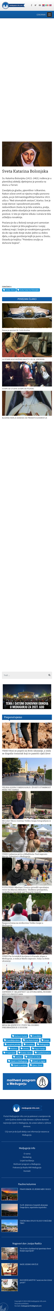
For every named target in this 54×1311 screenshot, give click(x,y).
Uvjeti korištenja (27, 1160)
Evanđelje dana (13, 1040)
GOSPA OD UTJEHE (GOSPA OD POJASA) (18, 388)
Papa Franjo (39, 1048)
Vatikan (19, 1057)
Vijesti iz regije (39, 1061)
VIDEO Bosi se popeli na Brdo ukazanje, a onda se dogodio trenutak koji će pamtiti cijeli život (26, 752)
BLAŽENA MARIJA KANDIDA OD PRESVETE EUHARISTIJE (24, 418)
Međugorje (44, 1044)
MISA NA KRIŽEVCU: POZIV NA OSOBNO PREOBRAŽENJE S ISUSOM (20, 1026)
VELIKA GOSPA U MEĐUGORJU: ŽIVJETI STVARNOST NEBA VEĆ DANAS (26, 788)
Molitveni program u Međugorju (27, 1164)
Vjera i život (37, 1065)
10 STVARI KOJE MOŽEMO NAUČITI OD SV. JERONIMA (23, 359)
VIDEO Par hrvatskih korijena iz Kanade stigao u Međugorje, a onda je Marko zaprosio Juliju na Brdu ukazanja (25, 958)
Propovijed (10, 1052)
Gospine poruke (13, 1044)
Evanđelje (37, 1036)
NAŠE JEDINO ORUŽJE (29, 1264)
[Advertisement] (27, 49)
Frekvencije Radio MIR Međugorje (27, 1167)
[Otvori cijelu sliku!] (27, 153)
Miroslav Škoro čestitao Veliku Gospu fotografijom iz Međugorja (26, 821)
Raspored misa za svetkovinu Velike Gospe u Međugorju (22, 924)
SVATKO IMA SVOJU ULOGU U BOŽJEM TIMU (36, 1222)
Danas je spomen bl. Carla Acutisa (16, 330)
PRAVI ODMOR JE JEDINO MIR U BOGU (35, 1189)
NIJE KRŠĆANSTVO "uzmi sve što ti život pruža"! (36, 1281)
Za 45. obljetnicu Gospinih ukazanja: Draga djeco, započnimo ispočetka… (34, 1206)
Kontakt (27, 1171)
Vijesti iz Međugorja (19, 1061)
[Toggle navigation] (49, 14)
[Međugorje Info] (13, 5)
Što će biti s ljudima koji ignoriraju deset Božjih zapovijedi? (35, 1249)
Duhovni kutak (21, 1036)
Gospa (46, 1040)
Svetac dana (10, 290)
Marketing (27, 1157)
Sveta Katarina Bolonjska (29, 290)
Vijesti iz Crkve (34, 1057)
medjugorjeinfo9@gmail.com (31, 1306)
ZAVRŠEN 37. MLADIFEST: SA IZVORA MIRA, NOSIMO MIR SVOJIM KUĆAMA (26, 992)
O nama (27, 1153)
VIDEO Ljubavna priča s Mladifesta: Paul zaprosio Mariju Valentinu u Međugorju (24, 855)
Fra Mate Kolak (31, 1040)
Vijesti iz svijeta (20, 1065)
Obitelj (26, 1048)
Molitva (14, 1048)
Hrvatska (30, 1044)
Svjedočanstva (43, 1052)
